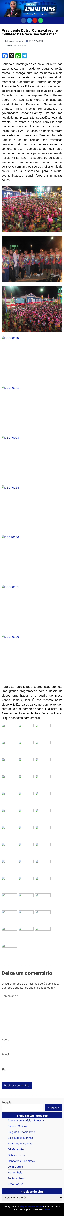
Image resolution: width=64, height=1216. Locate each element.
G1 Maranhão (16, 1149)
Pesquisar (8, 1102)
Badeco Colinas (17, 1126)
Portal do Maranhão (20, 1143)
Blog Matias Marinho (20, 1137)
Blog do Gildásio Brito (21, 1132)
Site (4, 1069)
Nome (5, 1039)
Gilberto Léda (16, 1155)
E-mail (6, 1054)
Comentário (10, 996)
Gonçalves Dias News (21, 1160)
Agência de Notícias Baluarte (26, 1120)
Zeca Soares (15, 1184)
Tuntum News (16, 1178)
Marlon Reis (15, 1172)
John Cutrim (15, 1166)
